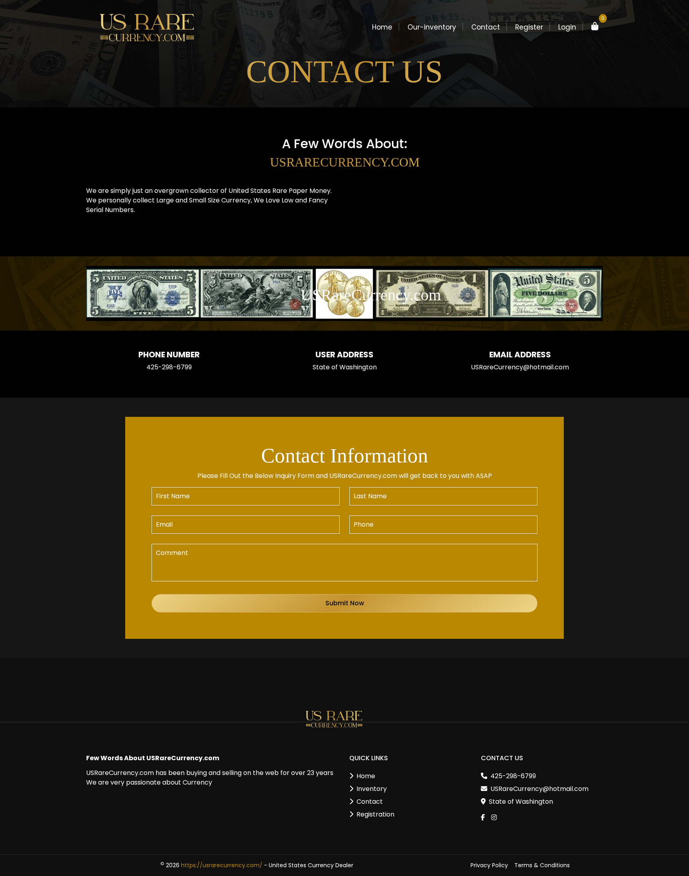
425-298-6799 (169, 367)
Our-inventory (431, 27)
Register (529, 27)
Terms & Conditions (542, 865)
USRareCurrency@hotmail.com (520, 367)
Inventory (371, 788)
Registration (375, 814)
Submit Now (344, 603)
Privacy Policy (489, 865)
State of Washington (521, 801)
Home (382, 27)
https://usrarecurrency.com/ (221, 865)
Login (567, 27)
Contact (485, 27)
